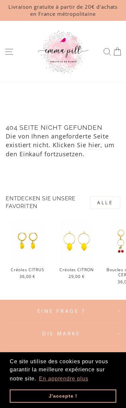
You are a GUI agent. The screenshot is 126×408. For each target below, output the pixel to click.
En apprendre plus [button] (63, 378)
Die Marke (61, 333)
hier (94, 144)
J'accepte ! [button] (63, 396)
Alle (105, 202)
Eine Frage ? (61, 311)
